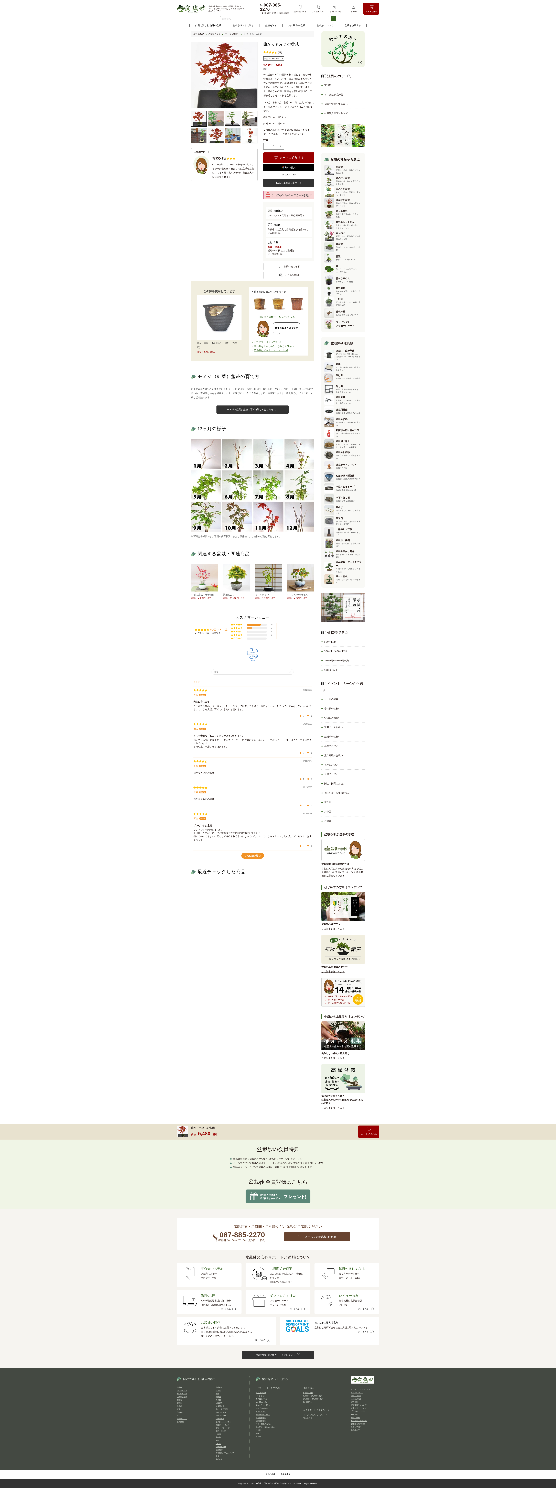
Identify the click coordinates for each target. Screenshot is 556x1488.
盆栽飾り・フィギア (223, 1422)
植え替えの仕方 (267, 317)
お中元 (327, 811)
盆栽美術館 (285, 1474)
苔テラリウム (182, 1419)
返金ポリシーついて (359, 1408)
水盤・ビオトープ (222, 1428)
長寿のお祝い (331, 764)
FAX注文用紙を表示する (289, 183)
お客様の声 (355, 1430)
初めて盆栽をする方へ (336, 104)
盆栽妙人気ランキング (336, 113)
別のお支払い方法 (289, 175)
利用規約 (354, 1414)
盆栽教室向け (221, 1447)
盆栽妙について (325, 25)
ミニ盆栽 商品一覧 (333, 94)
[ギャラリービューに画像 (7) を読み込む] (233, 135)
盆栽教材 (219, 1450)
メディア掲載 (356, 1399)
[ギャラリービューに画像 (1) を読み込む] (199, 119)
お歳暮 (327, 821)
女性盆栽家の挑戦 (358, 1424)
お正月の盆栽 (331, 699)
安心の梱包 (307, 1418)
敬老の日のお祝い (333, 727)
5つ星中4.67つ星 (218, 629)
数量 (265, 140)
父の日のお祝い (332, 718)
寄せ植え (180, 1412)
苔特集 (327, 85)
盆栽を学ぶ (271, 25)
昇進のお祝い (331, 746)
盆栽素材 (219, 1387)
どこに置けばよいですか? (267, 342)
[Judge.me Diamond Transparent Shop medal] (252, 653)
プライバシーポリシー (359, 1411)
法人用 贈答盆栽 (296, 25)
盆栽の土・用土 (222, 1412)
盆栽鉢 (218, 1391)
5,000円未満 (330, 642)
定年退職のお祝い (333, 755)
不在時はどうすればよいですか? (271, 350)
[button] (270, 52)
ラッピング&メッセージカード (315, 1415)
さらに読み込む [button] (253, 855)
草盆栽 (179, 1400)
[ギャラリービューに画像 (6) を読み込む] (216, 135)
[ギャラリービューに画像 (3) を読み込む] (233, 119)
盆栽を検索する (353, 25)
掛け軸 (218, 1437)
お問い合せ (355, 1418)
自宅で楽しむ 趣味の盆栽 (208, 25)
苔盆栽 (179, 1406)
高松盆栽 (219, 1459)
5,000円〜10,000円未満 (336, 651)
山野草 (179, 1403)
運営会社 (354, 1402)
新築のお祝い (331, 774)
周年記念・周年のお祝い (337, 793)
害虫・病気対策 (222, 1409)
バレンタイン (261, 1396)
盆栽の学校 (270, 1474)
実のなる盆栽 (182, 1394)
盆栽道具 (219, 1403)
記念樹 (327, 802)
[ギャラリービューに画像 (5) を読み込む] (199, 135)
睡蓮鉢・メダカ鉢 (222, 1425)
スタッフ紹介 (356, 1427)
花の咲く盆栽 (182, 1391)
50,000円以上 (331, 670)
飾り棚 (218, 1400)
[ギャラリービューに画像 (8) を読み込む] (250, 135)
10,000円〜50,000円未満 (336, 660)
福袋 (217, 1456)
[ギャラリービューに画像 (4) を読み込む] (250, 119)
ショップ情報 (356, 1396)
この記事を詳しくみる (333, 928)
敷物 (217, 1394)
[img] (200, 690)
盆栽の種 (180, 1422)
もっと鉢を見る (287, 317)
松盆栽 (179, 1387)
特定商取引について (359, 1405)
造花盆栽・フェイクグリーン (227, 1453)
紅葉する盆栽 (182, 1397)
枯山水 (218, 1444)
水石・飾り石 (221, 1431)
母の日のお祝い (332, 708)
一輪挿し (219, 1434)
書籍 (217, 1441)
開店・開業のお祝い (334, 783)
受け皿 (218, 1397)
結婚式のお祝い (332, 736)
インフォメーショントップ (361, 1389)
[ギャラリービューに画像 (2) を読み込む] (216, 119)
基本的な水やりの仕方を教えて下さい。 (275, 346)
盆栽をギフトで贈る (243, 25)
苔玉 (178, 1409)
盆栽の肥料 (220, 1419)
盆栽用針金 (220, 1406)
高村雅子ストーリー (359, 1421)
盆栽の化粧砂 (221, 1415)
